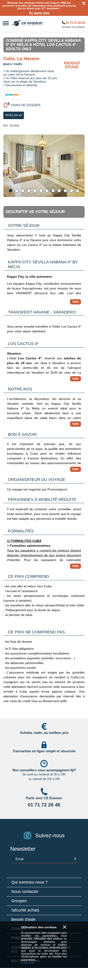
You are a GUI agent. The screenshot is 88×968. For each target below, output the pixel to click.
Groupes (19, 901)
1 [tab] (10, 190)
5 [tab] (35, 190)
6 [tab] (41, 190)
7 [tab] (47, 190)
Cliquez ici (27, 962)
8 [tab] (53, 190)
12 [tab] (77, 190)
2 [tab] (16, 190)
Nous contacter (25, 892)
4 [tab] (28, 190)
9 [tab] (59, 190)
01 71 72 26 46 (75, 23)
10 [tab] (65, 190)
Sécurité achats (25, 910)
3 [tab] (22, 190)
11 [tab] (71, 190)
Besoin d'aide (23, 919)
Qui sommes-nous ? (29, 882)
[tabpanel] (44, 166)
